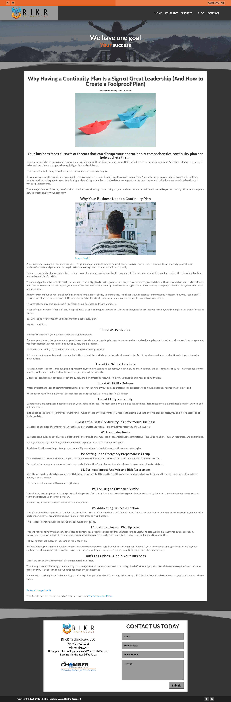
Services (186, 13)
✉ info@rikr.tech (78, 647)
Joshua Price (109, 90)
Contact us (216, 2)
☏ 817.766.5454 (78, 644)
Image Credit (82, 258)
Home (158, 13)
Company (171, 13)
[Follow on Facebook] (8, 3)
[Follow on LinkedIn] (13, 3)
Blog (201, 13)
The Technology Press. (100, 596)
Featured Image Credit (38, 590)
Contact (213, 13)
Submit (176, 685)
